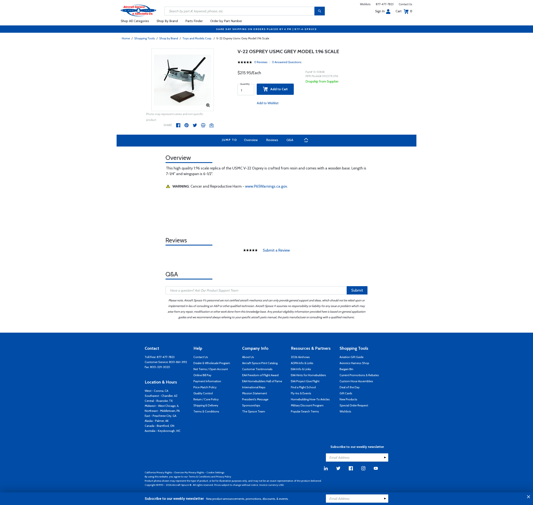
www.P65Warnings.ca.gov (266, 186)
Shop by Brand (168, 38)
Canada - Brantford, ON (159, 426)
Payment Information (207, 381)
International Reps (253, 387)
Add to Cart (278, 89)
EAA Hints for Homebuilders (308, 375)
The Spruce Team (253, 411)
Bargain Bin (346, 369)
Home (126, 38)
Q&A (289, 140)
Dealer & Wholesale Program (211, 363)
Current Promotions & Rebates (359, 375)
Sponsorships (251, 405)
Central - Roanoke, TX (159, 401)
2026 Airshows (300, 357)
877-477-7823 (385, 4)
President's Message (255, 399)
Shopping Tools (144, 38)
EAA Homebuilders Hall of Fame (262, 381)
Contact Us (405, 4)
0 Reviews (261, 62)
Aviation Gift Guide (352, 357)
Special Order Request (354, 405)
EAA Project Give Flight (305, 381)
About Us (248, 357)
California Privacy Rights (158, 472)
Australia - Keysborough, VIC (163, 431)
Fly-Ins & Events (301, 393)
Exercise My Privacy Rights (189, 472)
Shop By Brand (167, 21)
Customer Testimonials (257, 369)
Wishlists (365, 4)
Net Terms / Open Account (210, 369)
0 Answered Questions (286, 62)
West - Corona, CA (156, 391)
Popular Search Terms (305, 411)
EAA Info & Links (301, 369)
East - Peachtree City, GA (160, 416)
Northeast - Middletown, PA (162, 411)
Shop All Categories (135, 21)
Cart (404, 11)
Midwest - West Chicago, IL (162, 406)
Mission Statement (254, 393)
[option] (183, 80)
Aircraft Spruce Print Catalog (260, 363)
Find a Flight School (303, 387)
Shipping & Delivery (205, 405)
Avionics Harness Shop (354, 363)
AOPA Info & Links (302, 363)
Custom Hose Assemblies (356, 381)
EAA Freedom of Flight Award (260, 375)
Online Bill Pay (202, 375)
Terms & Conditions (206, 411)
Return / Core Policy (206, 399)
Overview (251, 140)
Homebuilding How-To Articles (310, 399)
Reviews (272, 140)
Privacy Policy (223, 476)
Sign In (380, 11)
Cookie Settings (215, 472)
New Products (348, 399)
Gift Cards (346, 393)
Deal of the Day (350, 387)
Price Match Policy (205, 387)
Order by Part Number (226, 21)
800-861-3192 (178, 362)
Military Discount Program (307, 405)
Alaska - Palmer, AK (157, 421)
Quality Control (203, 393)
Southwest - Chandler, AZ (161, 396)
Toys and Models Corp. (197, 38)
